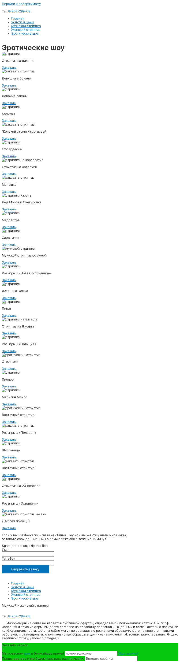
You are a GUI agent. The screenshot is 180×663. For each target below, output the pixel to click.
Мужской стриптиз (26, 26)
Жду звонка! (128, 653)
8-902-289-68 (18, 11)
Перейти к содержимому (21, 4)
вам (27, 653)
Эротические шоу (25, 33)
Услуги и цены (22, 22)
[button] (9, 67)
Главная (17, 18)
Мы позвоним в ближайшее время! (33, 653)
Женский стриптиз (25, 30)
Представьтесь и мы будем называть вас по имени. (43, 658)
